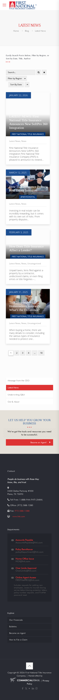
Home (16, 30)
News (23, 141)
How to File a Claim (18, 639)
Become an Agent (17, 633)
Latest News (14, 141)
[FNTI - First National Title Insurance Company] (23, 5)
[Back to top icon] (29, 665)
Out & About (13, 401)
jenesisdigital (28, 196)
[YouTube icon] (29, 688)
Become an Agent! (38, 442)
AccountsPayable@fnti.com (29, 542)
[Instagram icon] (36, 688)
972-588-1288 (22, 510)
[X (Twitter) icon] (26, 688)
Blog (27, 30)
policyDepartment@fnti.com (29, 552)
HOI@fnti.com (23, 561)
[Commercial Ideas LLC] (24, 680)
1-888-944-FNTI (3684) (31, 499)
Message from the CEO (18, 380)
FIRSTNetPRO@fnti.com (27, 580)
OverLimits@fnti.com (26, 570)
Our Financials (16, 620)
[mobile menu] (4, 5)
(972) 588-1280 (25, 505)
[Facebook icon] (22, 688)
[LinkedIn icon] (33, 688)
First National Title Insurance (28, 134)
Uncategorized (34, 263)
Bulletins (13, 626)
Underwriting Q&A (16, 394)
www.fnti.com (18, 516)
